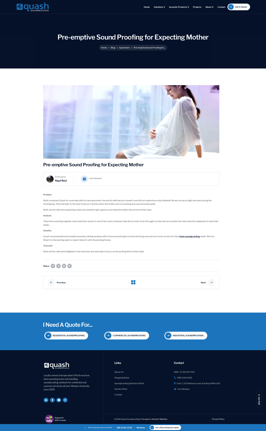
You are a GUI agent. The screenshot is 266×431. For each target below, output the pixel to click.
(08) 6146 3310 (184, 377)
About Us (119, 372)
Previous (61, 282)
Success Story (120, 388)
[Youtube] (58, 400)
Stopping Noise (121, 377)
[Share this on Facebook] (53, 266)
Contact (221, 7)
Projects (197, 7)
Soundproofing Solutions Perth (129, 383)
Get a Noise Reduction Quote (167, 427)
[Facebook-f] (52, 400)
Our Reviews (183, 389)
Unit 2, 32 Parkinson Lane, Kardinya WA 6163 (198, 383)
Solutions (158, 7)
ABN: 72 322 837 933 (184, 372)
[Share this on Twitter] (58, 266)
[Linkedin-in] (46, 400)
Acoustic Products (178, 7)
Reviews (141, 427)
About (208, 7)
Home (147, 7)
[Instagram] (65, 400)
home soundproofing (189, 236)
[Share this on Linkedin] (64, 266)
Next (203, 282)
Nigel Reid (61, 180)
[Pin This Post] (69, 266)
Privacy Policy (218, 419)
